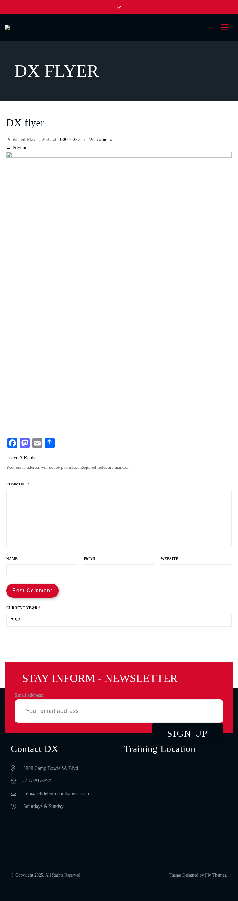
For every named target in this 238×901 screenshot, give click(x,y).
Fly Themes (215, 875)
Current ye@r (23, 608)
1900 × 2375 (70, 139)
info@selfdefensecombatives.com (56, 793)
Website (169, 559)
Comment (17, 484)
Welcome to (100, 139)
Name (12, 559)
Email (90, 559)
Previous (17, 147)
